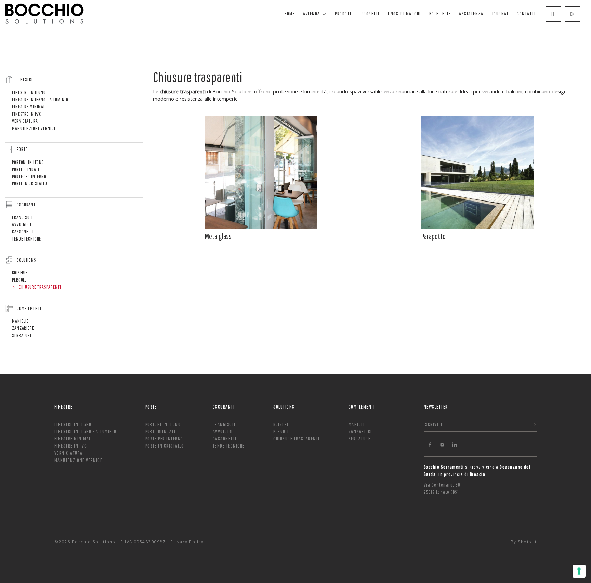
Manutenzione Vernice (34, 128)
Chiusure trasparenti (40, 287)
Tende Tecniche (26, 239)
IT (553, 14)
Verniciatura (25, 121)
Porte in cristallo (29, 183)
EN (572, 14)
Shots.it (527, 541)
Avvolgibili (22, 224)
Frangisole (23, 217)
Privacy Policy (186, 541)
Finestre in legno (29, 92)
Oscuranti (27, 204)
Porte (22, 149)
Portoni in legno (28, 162)
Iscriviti (433, 424)
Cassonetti (23, 231)
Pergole (19, 280)
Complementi (29, 308)
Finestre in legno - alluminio (40, 99)
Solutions (26, 260)
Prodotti (344, 13)
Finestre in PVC (26, 114)
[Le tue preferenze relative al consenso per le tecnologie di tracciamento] (579, 571)
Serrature (22, 335)
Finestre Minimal (28, 106)
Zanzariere (23, 328)
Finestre (25, 79)
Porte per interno (29, 176)
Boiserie (20, 272)
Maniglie (20, 321)
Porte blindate (26, 169)
